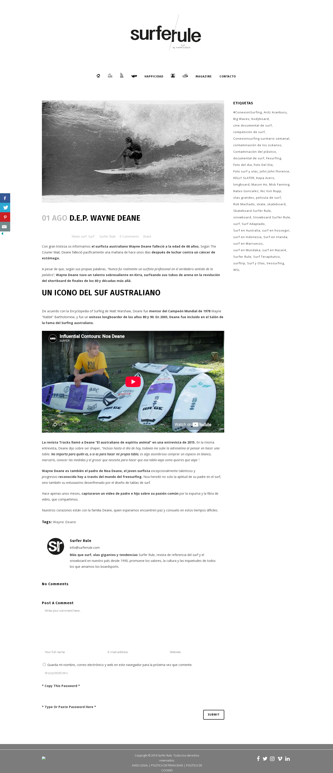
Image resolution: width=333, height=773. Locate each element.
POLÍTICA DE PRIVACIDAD (167, 765)
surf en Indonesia (247, 237)
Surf (91, 236)
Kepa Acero (265, 178)
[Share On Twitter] (5, 207)
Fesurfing (273, 158)
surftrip (239, 263)
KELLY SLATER (243, 178)
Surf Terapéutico (266, 257)
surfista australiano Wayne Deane (123, 246)
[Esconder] (2, 234)
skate (261, 204)
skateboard (276, 204)
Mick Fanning (279, 184)
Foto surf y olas (245, 171)
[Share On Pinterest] (5, 217)
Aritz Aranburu (275, 112)
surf (236, 224)
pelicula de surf (268, 198)
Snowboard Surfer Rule (271, 217)
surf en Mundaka (247, 250)
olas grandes (243, 198)
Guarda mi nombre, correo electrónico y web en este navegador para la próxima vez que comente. (119, 665)
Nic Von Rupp (271, 191)
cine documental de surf (252, 125)
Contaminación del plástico (254, 152)
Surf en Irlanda (275, 237)
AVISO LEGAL (140, 765)
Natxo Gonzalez (246, 191)
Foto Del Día (263, 165)
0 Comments (129, 236)
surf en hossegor (276, 230)
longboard (241, 184)
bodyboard (260, 119)
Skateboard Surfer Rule (252, 211)
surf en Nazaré (274, 250)
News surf (79, 236)
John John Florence (274, 171)
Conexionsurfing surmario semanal (261, 138)
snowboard (242, 217)
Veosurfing (275, 263)
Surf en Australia (246, 230)
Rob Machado (244, 204)
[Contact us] (5, 226)
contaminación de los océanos (257, 145)
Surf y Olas (256, 263)
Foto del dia (242, 165)
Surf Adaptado (253, 224)
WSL (236, 270)
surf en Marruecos (248, 243)
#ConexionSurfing (247, 112)
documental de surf (248, 158)
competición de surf (249, 132)
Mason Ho (259, 184)
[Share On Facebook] (5, 198)
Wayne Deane (67, 275)
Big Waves (241, 119)
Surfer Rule (107, 236)
